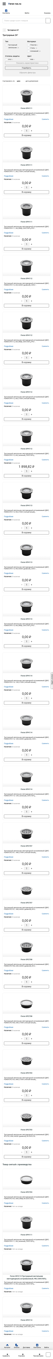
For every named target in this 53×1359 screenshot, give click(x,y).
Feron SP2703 (26, 1073)
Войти (27, 13)
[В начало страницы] (48, 1354)
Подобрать (26, 68)
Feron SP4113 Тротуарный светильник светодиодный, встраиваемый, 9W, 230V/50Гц (26, 1277)
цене (18, 81)
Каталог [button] (7, 1347)
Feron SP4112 (26, 278)
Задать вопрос (52, 679)
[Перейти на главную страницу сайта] (19, 3)
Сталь (33, 48)
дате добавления (32, 81)
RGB (32, 59)
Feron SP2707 (26, 846)
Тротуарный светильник (13, 46)
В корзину (26, 135)
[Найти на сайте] (48, 20)
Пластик (34, 45)
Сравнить (6, 1356)
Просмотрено (38, 1356)
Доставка (26, 1347)
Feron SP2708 (26, 959)
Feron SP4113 (26, 505)
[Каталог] (4, 4)
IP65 (10, 59)
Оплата (16, 1347)
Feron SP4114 (26, 676)
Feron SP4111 (26, 108)
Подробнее (8, 119)
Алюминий (35, 51)
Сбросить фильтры (27, 73)
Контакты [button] (6, 13)
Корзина (47, 13)
